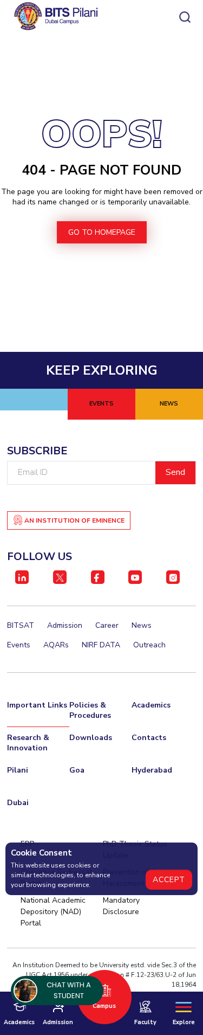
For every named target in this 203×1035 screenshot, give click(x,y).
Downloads (90, 737)
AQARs (56, 645)
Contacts (149, 737)
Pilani (17, 770)
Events (18, 645)
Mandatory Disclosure (121, 906)
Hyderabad (152, 770)
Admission (64, 625)
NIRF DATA (101, 645)
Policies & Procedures (90, 710)
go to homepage (101, 232)
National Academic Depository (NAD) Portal (53, 911)
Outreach (149, 645)
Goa (76, 770)
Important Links (37, 705)
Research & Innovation (28, 742)
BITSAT (20, 625)
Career (107, 625)
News (142, 625)
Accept (169, 880)
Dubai (18, 803)
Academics (151, 705)
